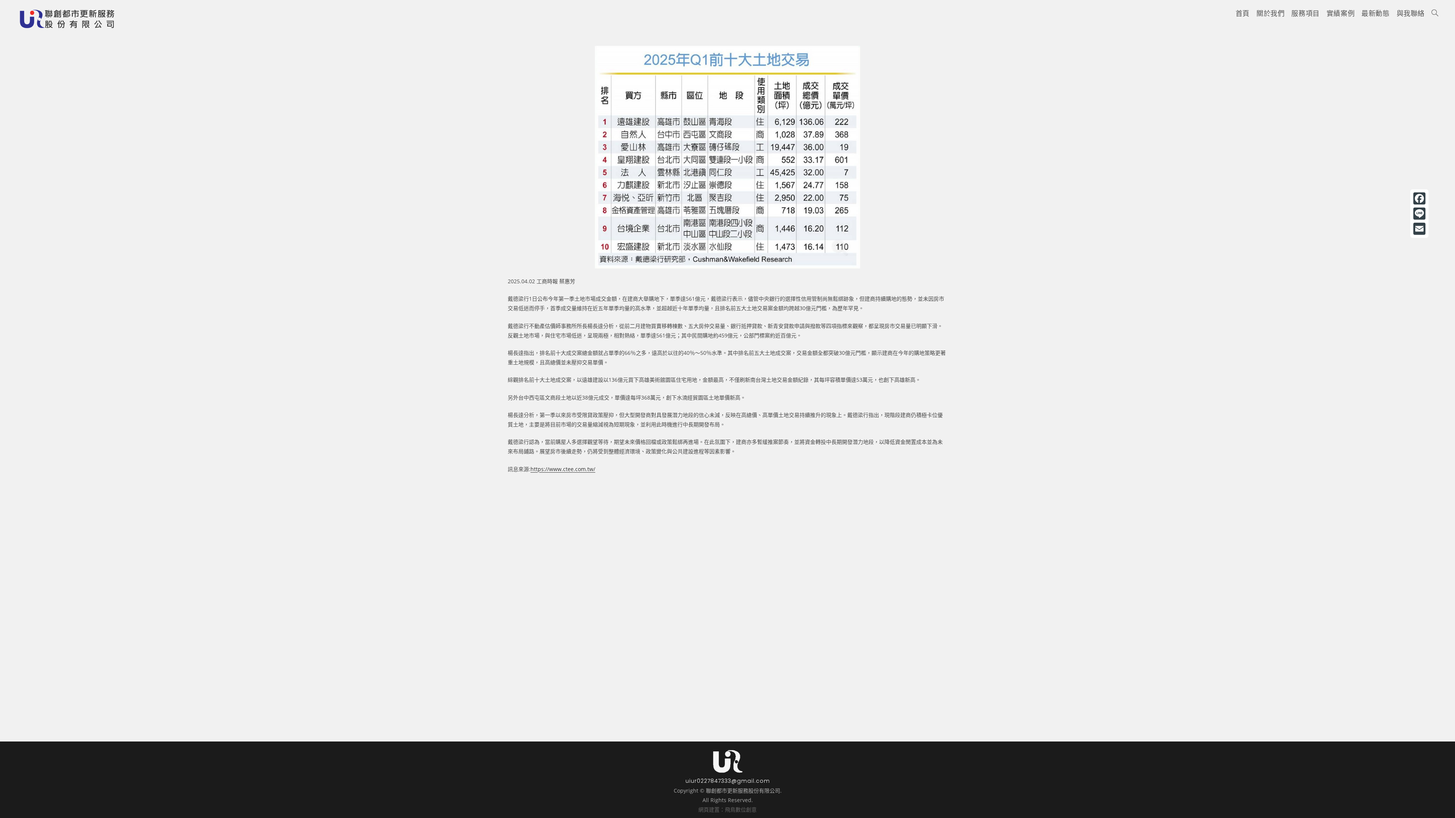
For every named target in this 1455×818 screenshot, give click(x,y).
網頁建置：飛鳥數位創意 (727, 809)
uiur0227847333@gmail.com (727, 781)
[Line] (1419, 213)
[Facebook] (1419, 198)
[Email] (1419, 228)
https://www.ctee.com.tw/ (562, 469)
